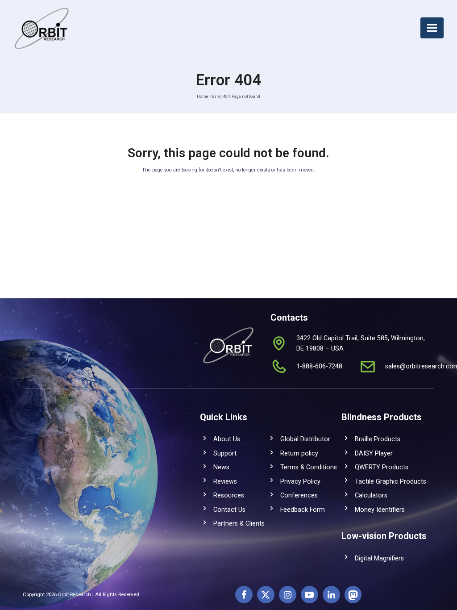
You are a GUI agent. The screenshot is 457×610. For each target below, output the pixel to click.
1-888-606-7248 (319, 366)
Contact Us (229, 509)
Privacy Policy (300, 481)
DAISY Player (374, 453)
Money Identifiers (380, 509)
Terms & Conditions (308, 467)
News (221, 467)
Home (202, 96)
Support (225, 453)
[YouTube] (309, 594)
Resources (228, 495)
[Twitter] (265, 594)
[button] (432, 27)
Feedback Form (302, 509)
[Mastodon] (353, 594)
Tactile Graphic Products (390, 481)
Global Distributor (305, 439)
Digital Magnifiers (379, 558)
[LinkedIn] (331, 594)
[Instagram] (287, 594)
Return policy (299, 453)
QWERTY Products (381, 467)
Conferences (299, 495)
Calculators (371, 495)
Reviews (225, 481)
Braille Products (377, 439)
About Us (226, 439)
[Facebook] (244, 594)
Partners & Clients (239, 523)
